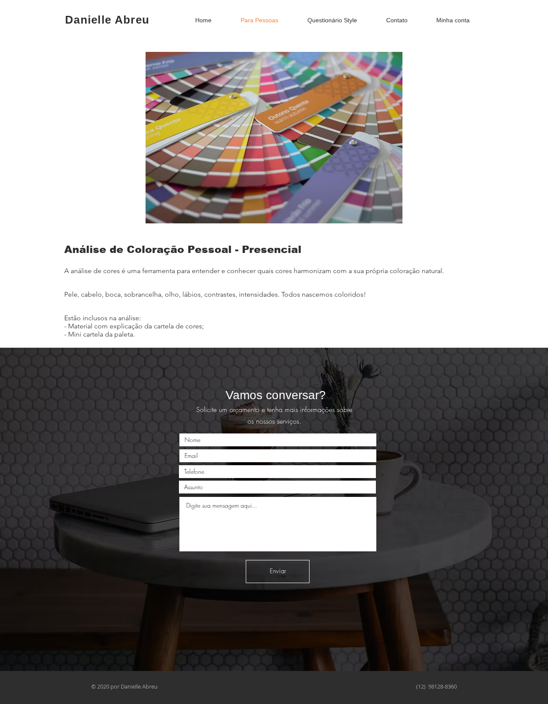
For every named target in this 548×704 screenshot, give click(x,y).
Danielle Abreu (107, 19)
